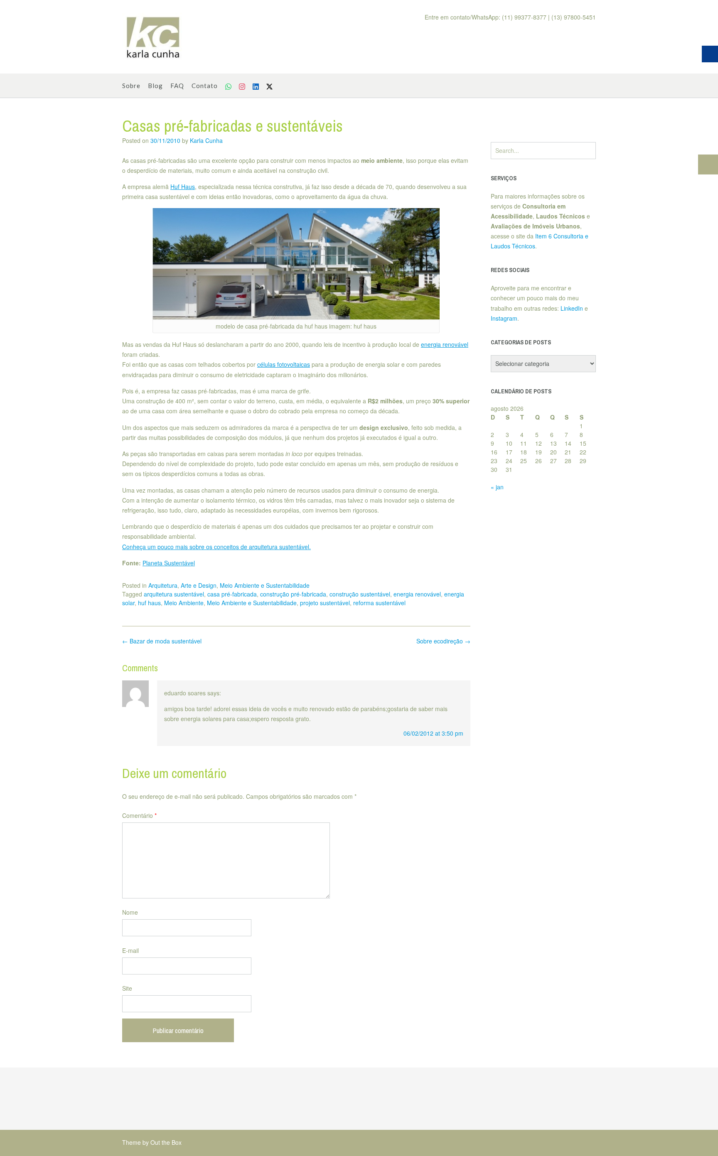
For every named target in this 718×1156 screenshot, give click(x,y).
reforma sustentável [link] (379, 603)
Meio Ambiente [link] (184, 603)
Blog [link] (155, 85)
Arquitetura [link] (162, 585)
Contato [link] (205, 85)
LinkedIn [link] (572, 308)
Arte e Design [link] (198, 585)
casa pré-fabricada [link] (232, 594)
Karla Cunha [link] (206, 140)
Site (127, 988)
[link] (153, 37)
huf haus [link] (149, 603)
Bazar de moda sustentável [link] (162, 641)
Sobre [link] (131, 85)
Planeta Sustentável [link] (169, 563)
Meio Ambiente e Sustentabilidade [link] (265, 585)
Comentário (139, 815)
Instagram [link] (504, 318)
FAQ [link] (177, 85)
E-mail (130, 950)
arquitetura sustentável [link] (174, 594)
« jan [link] (497, 487)
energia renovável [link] (444, 344)
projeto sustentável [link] (325, 603)
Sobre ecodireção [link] (443, 641)
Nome (130, 912)
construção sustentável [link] (359, 594)
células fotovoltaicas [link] (283, 364)
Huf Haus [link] (182, 186)
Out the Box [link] (166, 1142)
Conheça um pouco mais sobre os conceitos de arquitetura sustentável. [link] (216, 546)
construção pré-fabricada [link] (293, 594)
